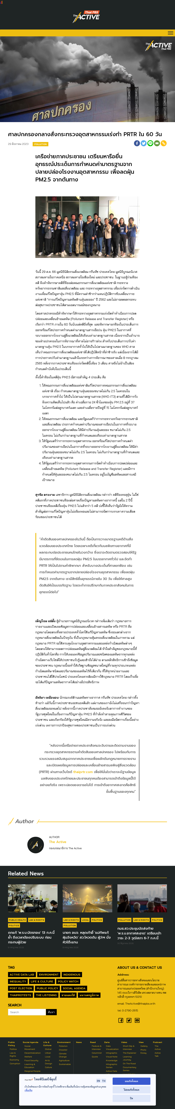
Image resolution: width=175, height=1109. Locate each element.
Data (107, 1042)
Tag (11, 967)
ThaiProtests (20, 995)
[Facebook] (137, 143)
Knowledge (111, 1060)
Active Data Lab (22, 974)
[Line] (150, 143)
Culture (48, 1067)
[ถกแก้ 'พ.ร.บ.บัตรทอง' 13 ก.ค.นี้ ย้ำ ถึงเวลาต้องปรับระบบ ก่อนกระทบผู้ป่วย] (33, 900)
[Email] (157, 143)
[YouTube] (137, 1020)
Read (93, 1042)
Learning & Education (29, 1066)
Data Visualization (112, 1047)
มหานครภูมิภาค (89, 995)
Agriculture (64, 1060)
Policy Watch (68, 981)
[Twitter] (144, 143)
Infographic (111, 1053)
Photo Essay (143, 1051)
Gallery (143, 1046)
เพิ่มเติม (28, 1090)
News (79, 1042)
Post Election (21, 988)
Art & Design (48, 1062)
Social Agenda (74, 988)
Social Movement (29, 1047)
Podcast (157, 1042)
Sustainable (65, 1064)
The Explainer (129, 1053)
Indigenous (71, 974)
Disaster (63, 1049)
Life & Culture (42, 981)
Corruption (15, 1063)
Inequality (18, 981)
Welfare (28, 1056)
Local (85, 920)
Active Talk (158, 1054)
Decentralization (32, 1053)
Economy (14, 1059)
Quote (95, 1056)
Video (124, 1042)
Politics (14, 925)
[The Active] (86, 16)
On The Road (129, 1063)
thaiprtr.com (83, 771)
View (141, 1042)
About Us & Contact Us (139, 967)
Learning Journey (127, 1058)
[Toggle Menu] (170, 32)
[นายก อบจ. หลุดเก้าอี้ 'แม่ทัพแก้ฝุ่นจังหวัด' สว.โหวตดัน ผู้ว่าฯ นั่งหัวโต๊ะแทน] (87, 900)
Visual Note (111, 1056)
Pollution (40, 144)
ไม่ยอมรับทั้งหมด (131, 1089)
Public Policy (47, 988)
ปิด (131, 1098)
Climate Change (63, 1055)
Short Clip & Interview (128, 1047)
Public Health (17, 920)
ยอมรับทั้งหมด (131, 1081)
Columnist (97, 1053)
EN (98, 1080)
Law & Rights (36, 920)
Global (48, 1049)
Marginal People (32, 1071)
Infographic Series (111, 1066)
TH (103, 1080)
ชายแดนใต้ (68, 995)
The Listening (46, 995)
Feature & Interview (96, 1047)
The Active (57, 841)
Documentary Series (129, 1069)
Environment (49, 974)
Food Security (31, 1060)
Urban (48, 1053)
